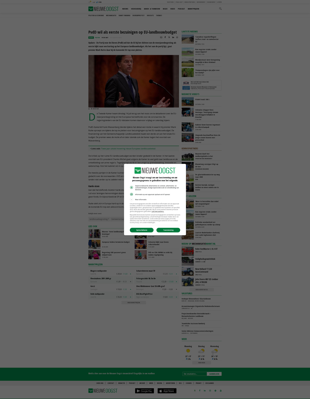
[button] (155, 199)
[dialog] (155, 199)
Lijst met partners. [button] (158, 211)
